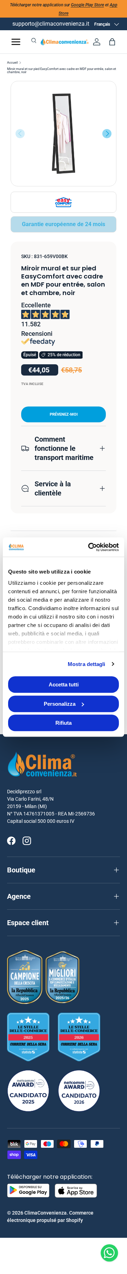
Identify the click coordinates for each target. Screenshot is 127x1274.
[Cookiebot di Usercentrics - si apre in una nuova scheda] (89, 547)
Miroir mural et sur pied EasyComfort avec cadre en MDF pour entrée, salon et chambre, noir (61, 71)
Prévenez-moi (64, 414)
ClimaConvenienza (45, 1213)
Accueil (12, 62)
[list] (63, 133)
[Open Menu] (16, 42)
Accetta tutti (64, 684)
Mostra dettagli (86, 664)
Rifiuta (63, 723)
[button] (112, 42)
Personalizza (59, 704)
